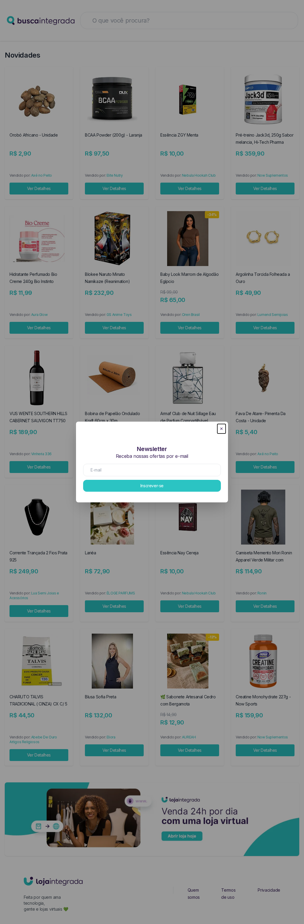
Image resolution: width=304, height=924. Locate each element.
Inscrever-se (152, 485)
